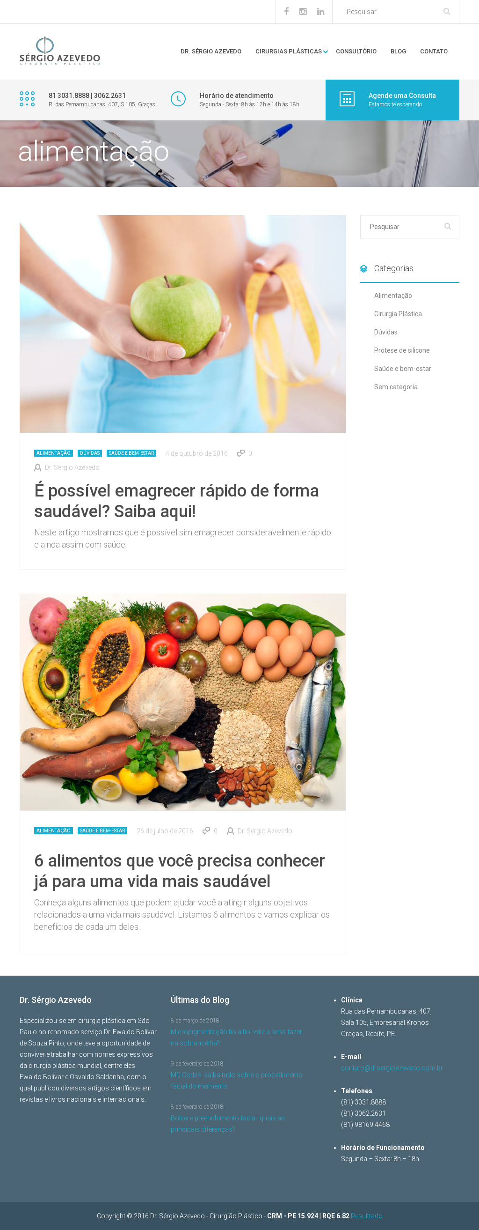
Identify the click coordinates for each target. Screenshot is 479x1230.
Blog (398, 51)
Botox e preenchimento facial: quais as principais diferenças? (228, 1123)
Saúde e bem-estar (131, 453)
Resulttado (367, 1216)
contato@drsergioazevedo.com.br (392, 1068)
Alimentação (53, 453)
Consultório (356, 51)
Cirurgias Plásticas (288, 51)
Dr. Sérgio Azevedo (211, 51)
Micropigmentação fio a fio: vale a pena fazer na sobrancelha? (236, 1037)
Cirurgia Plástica (398, 314)
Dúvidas (90, 453)
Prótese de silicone (402, 350)
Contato (434, 51)
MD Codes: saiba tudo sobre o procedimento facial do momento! (237, 1080)
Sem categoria (396, 387)
